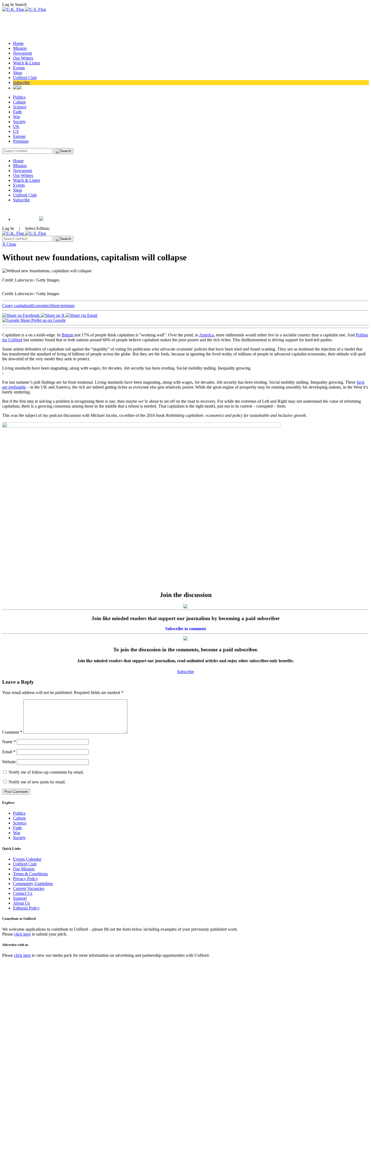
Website (9, 761)
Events (19, 67)
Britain (67, 335)
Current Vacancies (28, 888)
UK (16, 126)
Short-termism (62, 305)
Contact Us (22, 893)
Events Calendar (27, 859)
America (206, 335)
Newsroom (22, 53)
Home (18, 43)
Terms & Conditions (30, 873)
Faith (17, 112)
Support (20, 898)
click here (22, 934)
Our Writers (23, 58)
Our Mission (23, 869)
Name (9, 741)
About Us (21, 903)
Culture (19, 102)
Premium (21, 141)
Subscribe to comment (185, 628)
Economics (40, 305)
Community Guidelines (33, 883)
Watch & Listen (26, 63)
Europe (19, 136)
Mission (20, 48)
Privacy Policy (25, 878)
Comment (12, 732)
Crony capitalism (16, 305)
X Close (9, 244)
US (16, 131)
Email (8, 751)
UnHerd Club (25, 77)
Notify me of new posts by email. (37, 782)
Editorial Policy (26, 908)
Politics (19, 97)
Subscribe (21, 82)
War (16, 116)
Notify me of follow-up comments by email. (46, 772)
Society (19, 121)
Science (19, 107)
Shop (17, 72)
